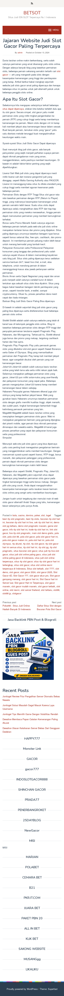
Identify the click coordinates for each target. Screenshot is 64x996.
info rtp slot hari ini (18, 529)
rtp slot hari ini (30, 547)
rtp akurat (17, 543)
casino (21, 515)
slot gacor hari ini (30, 579)
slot (43, 515)
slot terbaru (46, 590)
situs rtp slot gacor (23, 561)
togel (48, 515)
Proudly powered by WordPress (22, 989)
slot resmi (14, 590)
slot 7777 (49, 568)
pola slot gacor (27, 536)
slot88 (56, 590)
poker (37, 515)
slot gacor (14, 572)
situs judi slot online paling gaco (25, 554)
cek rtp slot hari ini (43, 522)
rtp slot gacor (37, 543)
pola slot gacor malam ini (15, 540)
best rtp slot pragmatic (14, 518)
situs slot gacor (21, 565)
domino (29, 515)
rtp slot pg (43, 547)
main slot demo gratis (42, 533)
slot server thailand (30, 590)
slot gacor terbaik (46, 586)
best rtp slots (32, 518)
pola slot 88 (13, 536)
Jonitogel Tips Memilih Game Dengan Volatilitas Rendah (30, 714)
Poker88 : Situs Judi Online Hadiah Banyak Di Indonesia (17, 606)
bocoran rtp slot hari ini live (19, 522)
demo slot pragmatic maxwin (32, 525)
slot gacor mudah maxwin (24, 586)
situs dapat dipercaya (13, 108)
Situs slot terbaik (35, 568)
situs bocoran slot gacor (25, 550)
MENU (56, 30)
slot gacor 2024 (27, 572)
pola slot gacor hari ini (47, 536)
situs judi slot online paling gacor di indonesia (29, 556)
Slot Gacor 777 (20, 575)
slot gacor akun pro (39, 575)
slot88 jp (7, 593)
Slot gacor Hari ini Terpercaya (29, 582)
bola (15, 515)
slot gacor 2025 (44, 572)
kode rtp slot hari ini (38, 529)
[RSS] (32, 3)
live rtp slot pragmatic (20, 533)
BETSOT (32, 13)
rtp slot (26, 543)
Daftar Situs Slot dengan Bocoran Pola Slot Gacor (49, 606)
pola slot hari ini (36, 540)
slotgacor (16, 593)
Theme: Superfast (49, 989)
